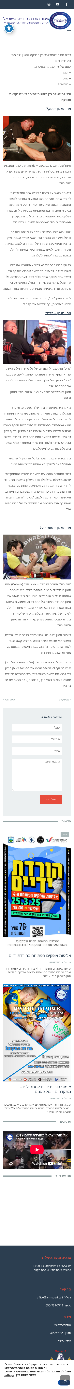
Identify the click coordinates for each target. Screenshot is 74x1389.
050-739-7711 (54, 1305)
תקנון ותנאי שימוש (60, 1333)
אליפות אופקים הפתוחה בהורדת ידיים (40, 955)
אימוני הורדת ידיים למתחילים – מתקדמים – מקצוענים (45, 1089)
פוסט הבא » (9, 700)
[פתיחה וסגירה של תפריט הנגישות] (9, 28)
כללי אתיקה (64, 1341)
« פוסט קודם (65, 700)
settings (9, 1375)
